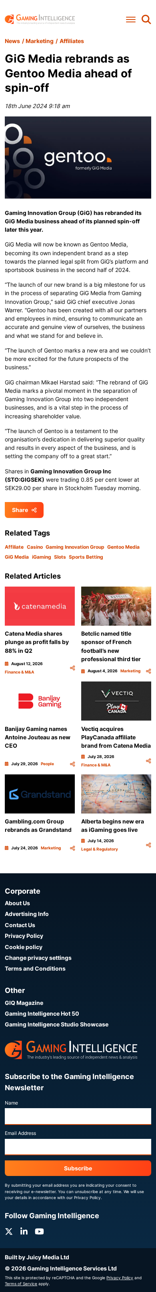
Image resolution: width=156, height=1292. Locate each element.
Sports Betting (86, 557)
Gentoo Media (123, 547)
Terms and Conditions (35, 968)
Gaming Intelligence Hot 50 (42, 1013)
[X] (9, 1231)
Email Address (20, 1133)
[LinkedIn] (24, 1231)
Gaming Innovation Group (75, 547)
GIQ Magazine (24, 1002)
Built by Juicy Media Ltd (37, 1257)
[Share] (72, 668)
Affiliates (72, 40)
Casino (35, 547)
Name (11, 1103)
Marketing (40, 40)
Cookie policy (23, 946)
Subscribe (78, 1168)
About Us (17, 903)
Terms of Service (21, 1283)
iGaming (41, 557)
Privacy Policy (24, 935)
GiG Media (17, 557)
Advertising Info (27, 913)
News (12, 40)
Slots (60, 557)
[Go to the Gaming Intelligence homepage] (40, 19)
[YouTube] (39, 1231)
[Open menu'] (130, 19)
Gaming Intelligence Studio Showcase (56, 1024)
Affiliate (14, 547)
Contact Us (20, 925)
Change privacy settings (38, 957)
